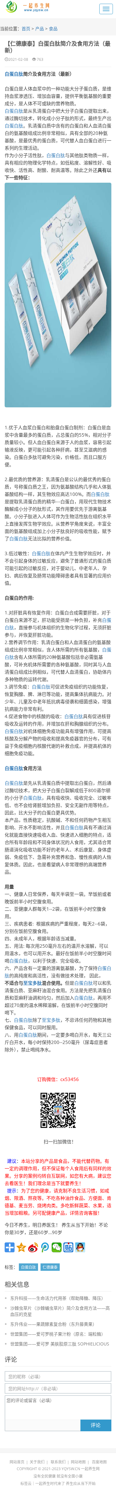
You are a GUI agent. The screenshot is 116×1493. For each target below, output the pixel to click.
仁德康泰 (50, 1267)
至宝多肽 (32, 983)
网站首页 (17, 1462)
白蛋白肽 (14, 74)
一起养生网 (90, 1468)
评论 (96, 1425)
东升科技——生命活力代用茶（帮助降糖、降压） (57, 1298)
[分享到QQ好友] (80, 1247)
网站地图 (78, 1462)
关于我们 (37, 1462)
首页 (26, 28)
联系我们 (58, 1462)
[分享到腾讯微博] (45, 1247)
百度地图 (99, 1462)
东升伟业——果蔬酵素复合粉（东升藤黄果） (53, 1324)
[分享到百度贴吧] (68, 1247)
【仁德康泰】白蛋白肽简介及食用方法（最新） (57, 47)
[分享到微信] (57, 1247)
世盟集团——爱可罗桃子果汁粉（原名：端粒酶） (57, 1334)
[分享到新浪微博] (33, 1247)
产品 (39, 28)
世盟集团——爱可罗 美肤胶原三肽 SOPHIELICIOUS (59, 1344)
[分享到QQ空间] (21, 1247)
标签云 (26, 1483)
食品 (53, 28)
